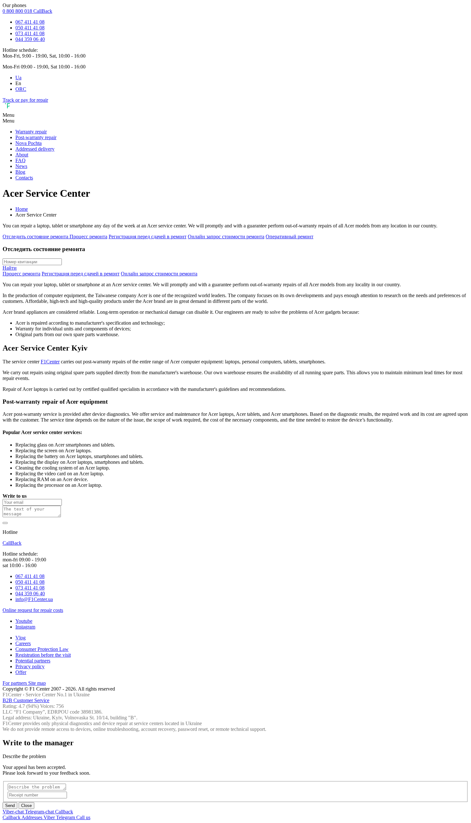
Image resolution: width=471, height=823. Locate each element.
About (21, 154)
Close (26, 805)
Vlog (20, 637)
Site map (37, 683)
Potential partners (32, 660)
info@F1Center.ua (34, 599)
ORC (20, 89)
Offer (20, 672)
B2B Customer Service (26, 700)
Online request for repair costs (33, 610)
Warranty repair (31, 131)
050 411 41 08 (30, 27)
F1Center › (13, 694)
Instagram (25, 626)
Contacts (24, 177)
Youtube (23, 621)
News (21, 166)
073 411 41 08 (30, 33)
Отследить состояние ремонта (36, 236)
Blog (20, 172)
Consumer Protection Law (42, 649)
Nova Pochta (28, 143)
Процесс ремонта (88, 236)
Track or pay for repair (25, 100)
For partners (15, 683)
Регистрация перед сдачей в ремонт (147, 236)
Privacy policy (30, 666)
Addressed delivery (34, 149)
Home (21, 209)
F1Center (50, 361)
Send (10, 805)
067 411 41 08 (30, 22)
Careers (23, 643)
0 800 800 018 (18, 11)
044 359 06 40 (30, 39)
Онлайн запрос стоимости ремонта (226, 236)
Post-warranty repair (35, 137)
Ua (18, 77)
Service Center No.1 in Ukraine (58, 694)
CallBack (42, 11)
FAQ (20, 160)
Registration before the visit (43, 655)
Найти (10, 268)
